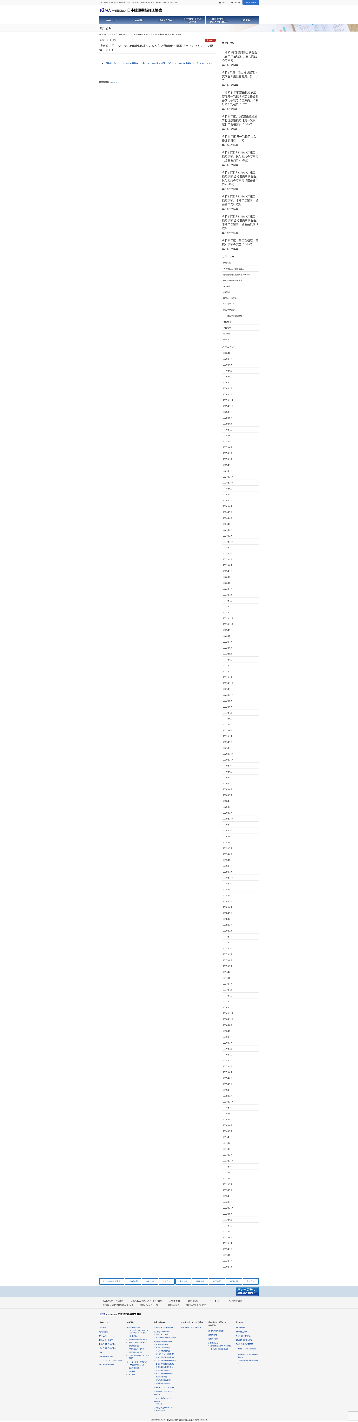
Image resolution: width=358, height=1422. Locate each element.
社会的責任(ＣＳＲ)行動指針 (113, 1300)
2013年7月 (227, 1184)
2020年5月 (227, 795)
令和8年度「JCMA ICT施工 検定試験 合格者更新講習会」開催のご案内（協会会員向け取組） (240, 222)
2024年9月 (227, 488)
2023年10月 (228, 553)
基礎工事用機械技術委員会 (165, 1364)
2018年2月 (227, 924)
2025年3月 (227, 453)
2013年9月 (227, 1172)
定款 (101, 1352)
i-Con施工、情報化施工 (233, 268)
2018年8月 (227, 895)
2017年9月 (227, 954)
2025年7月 (227, 429)
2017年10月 (228, 948)
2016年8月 (227, 1025)
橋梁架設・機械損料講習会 (138, 1339)
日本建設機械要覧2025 (244, 1344)
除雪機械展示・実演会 (136, 1349)
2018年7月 (227, 901)
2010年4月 (227, 1266)
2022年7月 (227, 641)
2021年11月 (228, 689)
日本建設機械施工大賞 (232, 280)
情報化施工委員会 (162, 1334)
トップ (223, 2)
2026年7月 (227, 358)
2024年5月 (227, 512)
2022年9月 (227, 630)
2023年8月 (227, 565)
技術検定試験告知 (234, 316)
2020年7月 (227, 783)
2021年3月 (227, 736)
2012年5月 (227, 1231)
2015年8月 (227, 1072)
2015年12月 (228, 1060)
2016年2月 (227, 1048)
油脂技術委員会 (161, 1377)
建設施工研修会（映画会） (138, 1342)
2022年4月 (227, 659)
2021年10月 (228, 694)
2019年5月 (227, 860)
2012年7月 (227, 1225)
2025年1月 (227, 465)
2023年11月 (228, 547)
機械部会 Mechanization (163, 1341)
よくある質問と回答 (243, 1335)
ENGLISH (237, 2)
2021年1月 (227, 748)
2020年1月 (227, 812)
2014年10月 (228, 1107)
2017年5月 (227, 977)
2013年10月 (228, 1166)
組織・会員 (103, 1331)
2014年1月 (227, 1154)
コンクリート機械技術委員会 (166, 1360)
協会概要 (102, 1327)
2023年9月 (227, 559)
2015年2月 (227, 1095)
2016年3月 (227, 1042)
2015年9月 (227, 1066)
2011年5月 (227, 1255)
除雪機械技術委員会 (163, 1370)
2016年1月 (227, 1054)
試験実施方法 (213, 1343)
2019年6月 (227, 854)
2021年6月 (227, 718)
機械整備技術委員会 (163, 1383)
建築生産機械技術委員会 (164, 1367)
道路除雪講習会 (134, 1346)
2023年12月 (228, 541)
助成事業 (132, 1371)
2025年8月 (227, 423)
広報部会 (159, 1404)
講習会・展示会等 (133, 1327)
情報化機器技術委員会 (163, 1380)
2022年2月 (227, 671)
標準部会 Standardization (164, 1387)
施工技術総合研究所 (106, 1364)
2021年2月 (227, 742)
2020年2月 (227, 806)
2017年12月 (228, 936)
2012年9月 (227, 1213)
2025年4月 (227, 447)
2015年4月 (227, 1090)
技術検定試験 (229, 310)
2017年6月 (227, 972)
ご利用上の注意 (173, 1305)
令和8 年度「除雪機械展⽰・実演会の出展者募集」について (240, 76)
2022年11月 (228, 618)
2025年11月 (228, 406)
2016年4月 (227, 1036)
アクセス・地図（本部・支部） (111, 1360)
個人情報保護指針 (235, 1300)
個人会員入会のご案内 (107, 1348)
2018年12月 (228, 877)
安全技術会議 (160, 1410)
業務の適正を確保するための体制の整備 (146, 1300)
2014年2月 (227, 1148)
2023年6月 (227, 576)
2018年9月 (227, 889)
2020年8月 (227, 777)
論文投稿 (132, 1374)
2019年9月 (227, 836)
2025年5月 (227, 441)
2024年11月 (228, 476)
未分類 (226, 339)
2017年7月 (227, 966)
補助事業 (227, 262)
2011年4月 (227, 1260)
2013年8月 (227, 1178)
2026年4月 (227, 376)
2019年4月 (227, 865)
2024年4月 (227, 518)
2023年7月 (227, 571)
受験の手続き (213, 1339)
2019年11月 (228, 824)
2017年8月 (227, 960)
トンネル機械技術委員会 (164, 1373)
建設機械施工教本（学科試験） (221, 1346)
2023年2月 (227, 600)
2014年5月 (227, 1131)
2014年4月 (227, 1137)
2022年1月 (227, 677)
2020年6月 (227, 789)
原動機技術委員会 (162, 1344)
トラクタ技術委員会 (163, 1347)
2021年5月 (227, 724)
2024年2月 (227, 529)
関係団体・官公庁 (106, 1340)
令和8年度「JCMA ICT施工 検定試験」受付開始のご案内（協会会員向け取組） (240, 156)
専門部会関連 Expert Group (164, 1407)
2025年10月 (228, 412)
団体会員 (102, 1335)
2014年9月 (227, 1113)
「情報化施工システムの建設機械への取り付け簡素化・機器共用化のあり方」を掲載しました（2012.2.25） (159, 63)
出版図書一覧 (241, 1327)
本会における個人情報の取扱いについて (118, 1305)
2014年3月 (227, 1142)
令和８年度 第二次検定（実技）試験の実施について (240, 242)
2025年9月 (227, 417)
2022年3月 (227, 665)
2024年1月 (227, 535)
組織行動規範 (193, 1300)
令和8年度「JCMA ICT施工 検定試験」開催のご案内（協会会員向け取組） (240, 200)
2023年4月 (227, 588)
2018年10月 (228, 883)
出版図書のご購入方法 (244, 1340)
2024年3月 (227, 524)
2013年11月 (228, 1160)
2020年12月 (228, 753)
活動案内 (227, 321)
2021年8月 (227, 706)
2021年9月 (227, 700)
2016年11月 (228, 1013)
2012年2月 (227, 1243)
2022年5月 (227, 653)
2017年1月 (227, 1001)
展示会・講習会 (230, 298)
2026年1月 (227, 394)
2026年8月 (227, 353)
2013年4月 (227, 1196)
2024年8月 (227, 494)
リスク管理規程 (174, 1300)
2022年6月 (227, 647)
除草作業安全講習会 (136, 1352)
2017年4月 (227, 983)
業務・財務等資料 (106, 1356)
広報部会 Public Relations (163, 1327)
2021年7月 (227, 712)
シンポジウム (229, 304)
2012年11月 (228, 1207)
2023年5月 (227, 583)
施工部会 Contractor (161, 1331)
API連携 (226, 286)
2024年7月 (227, 500)
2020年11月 (228, 759)
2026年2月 (227, 388)
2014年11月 (228, 1101)
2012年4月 (227, 1237)
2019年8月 (227, 842)
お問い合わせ (251, 2)
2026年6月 (227, 364)
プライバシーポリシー (213, 1300)
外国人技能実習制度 (215, 1330)
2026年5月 (227, 370)
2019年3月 (227, 871)
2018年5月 (227, 913)
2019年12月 (228, 818)
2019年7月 (227, 848)
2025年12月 (228, 400)
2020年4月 (227, 801)
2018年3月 (227, 919)
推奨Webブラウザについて (196, 1305)
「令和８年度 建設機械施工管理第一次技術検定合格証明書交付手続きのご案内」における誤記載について (240, 98)
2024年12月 (228, 470)
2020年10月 (228, 765)
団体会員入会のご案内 (107, 1344)
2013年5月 (227, 1190)
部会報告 (227, 327)
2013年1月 (227, 1201)
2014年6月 (227, 1125)
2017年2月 (227, 995)
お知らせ (210, 40)
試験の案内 (212, 1335)
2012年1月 (227, 1249)
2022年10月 (228, 624)
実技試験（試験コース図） (219, 1349)
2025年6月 (227, 435)
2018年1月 (227, 930)
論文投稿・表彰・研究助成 (137, 1362)
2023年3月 (227, 594)
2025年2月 (227, 459)
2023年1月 (227, 606)
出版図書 (227, 333)
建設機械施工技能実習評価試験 (236, 274)
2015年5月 (227, 1084)
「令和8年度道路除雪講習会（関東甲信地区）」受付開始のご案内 (239, 56)
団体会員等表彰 (134, 1368)
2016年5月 (227, 1031)
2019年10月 (228, 830)
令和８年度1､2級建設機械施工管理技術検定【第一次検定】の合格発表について (239, 120)
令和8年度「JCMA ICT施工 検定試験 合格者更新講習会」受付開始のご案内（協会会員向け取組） (240, 178)
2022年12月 (228, 612)
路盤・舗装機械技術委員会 (165, 1357)
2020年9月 (227, 771)
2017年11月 (228, 942)
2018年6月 (227, 907)
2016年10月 (228, 1019)
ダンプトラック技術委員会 (165, 1354)
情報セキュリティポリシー (150, 1305)
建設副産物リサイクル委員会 (166, 1337)
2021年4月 (227, 730)
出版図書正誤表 (241, 1331)
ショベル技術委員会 (163, 1351)
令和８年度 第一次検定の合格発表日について (239, 138)
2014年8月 (227, 1119)
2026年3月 (227, 382)
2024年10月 (228, 482)
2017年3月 (227, 989)
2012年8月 (227, 1219)
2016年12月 (228, 1007)
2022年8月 (227, 635)
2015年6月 (227, 1078)
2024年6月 (227, 506)
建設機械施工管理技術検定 (191, 1327)
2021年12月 (228, 683)
